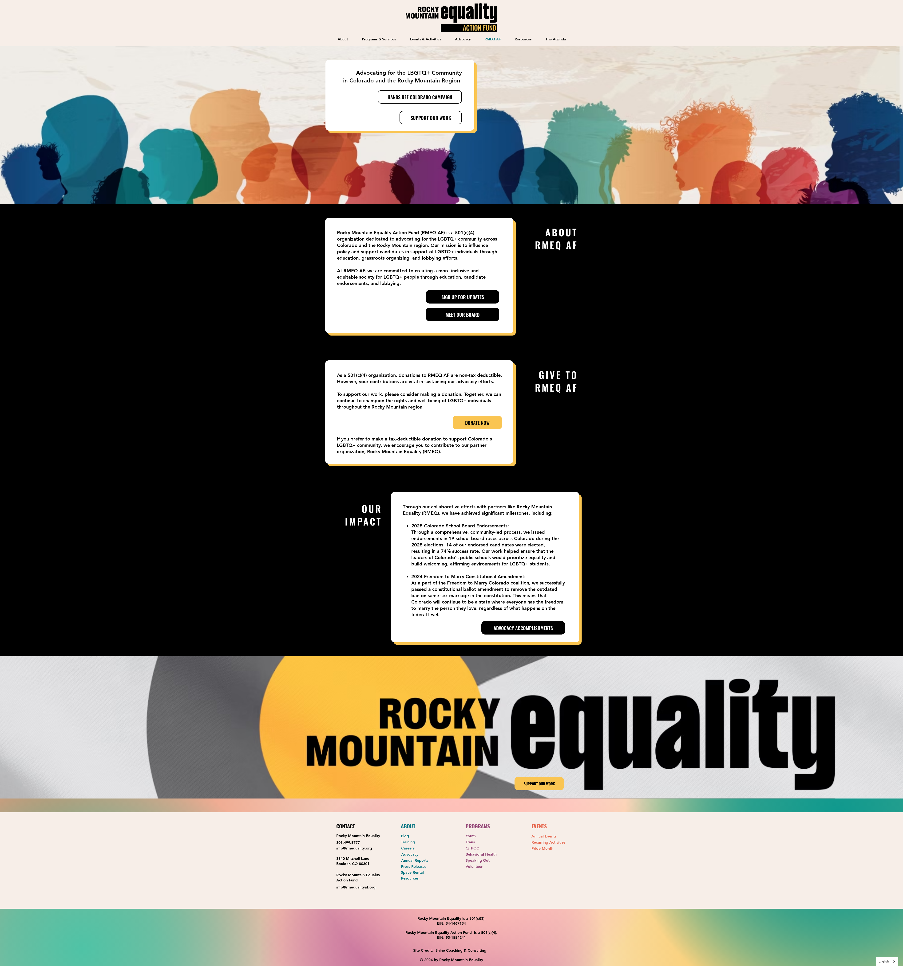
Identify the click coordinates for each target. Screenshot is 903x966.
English (884, 961)
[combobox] (887, 961)
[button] (379, 39)
